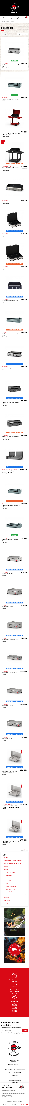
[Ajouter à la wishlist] (27, 39)
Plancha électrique (10, 872)
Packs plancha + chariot (11, 889)
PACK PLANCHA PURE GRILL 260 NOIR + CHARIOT (11, 168)
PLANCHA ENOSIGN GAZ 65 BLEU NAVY (10, 301)
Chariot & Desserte (10, 880)
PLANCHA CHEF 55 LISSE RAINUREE (10, 639)
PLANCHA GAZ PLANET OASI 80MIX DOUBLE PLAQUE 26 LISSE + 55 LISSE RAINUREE (10, 807)
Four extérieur (7, 897)
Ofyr (7, 883)
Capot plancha (9, 892)
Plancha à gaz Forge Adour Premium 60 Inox (10, 99)
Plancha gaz (9, 875)
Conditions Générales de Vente (15, 1080)
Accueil (4, 854)
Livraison (15, 1078)
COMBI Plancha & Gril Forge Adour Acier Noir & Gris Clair (10, 471)
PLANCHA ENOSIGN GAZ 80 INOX (9, 268)
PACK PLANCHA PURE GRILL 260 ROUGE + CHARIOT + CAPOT (11, 134)
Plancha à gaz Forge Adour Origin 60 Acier (10, 403)
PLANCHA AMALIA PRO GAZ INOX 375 (10, 202)
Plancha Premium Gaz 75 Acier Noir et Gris (10, 540)
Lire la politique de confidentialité (9, 1099)
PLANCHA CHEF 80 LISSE (7, 705)
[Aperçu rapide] (27, 42)
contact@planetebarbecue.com (14, 1064)
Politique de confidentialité (15, 1077)
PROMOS (6, 857)
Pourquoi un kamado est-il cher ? (14, 1072)
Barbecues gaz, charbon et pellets (13, 860)
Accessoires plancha (11, 886)
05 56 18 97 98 (14, 1063)
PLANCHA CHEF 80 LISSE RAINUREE (10, 672)
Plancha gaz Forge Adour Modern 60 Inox (10, 65)
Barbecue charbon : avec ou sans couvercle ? (14, 1071)
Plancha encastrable (10, 878)
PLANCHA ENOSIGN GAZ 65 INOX (9, 235)
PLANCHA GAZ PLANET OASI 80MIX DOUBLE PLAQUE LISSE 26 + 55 (9, 772)
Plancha (6, 869)
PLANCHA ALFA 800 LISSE (7, 738)
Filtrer (5, 34)
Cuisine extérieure (8, 895)
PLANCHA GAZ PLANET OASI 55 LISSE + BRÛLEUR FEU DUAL (10, 842)
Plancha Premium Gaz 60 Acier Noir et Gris (10, 506)
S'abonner (25, 1030)
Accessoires (7, 900)
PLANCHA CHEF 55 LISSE (7, 606)
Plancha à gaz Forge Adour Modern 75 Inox (11, 368)
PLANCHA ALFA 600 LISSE (7, 574)
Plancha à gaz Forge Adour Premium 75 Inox (10, 334)
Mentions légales (15, 1082)
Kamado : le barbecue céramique (12, 863)
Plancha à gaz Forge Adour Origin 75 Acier (10, 437)
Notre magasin (15, 1075)
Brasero (6, 866)
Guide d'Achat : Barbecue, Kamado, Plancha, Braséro (14, 1069)
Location (6, 903)
